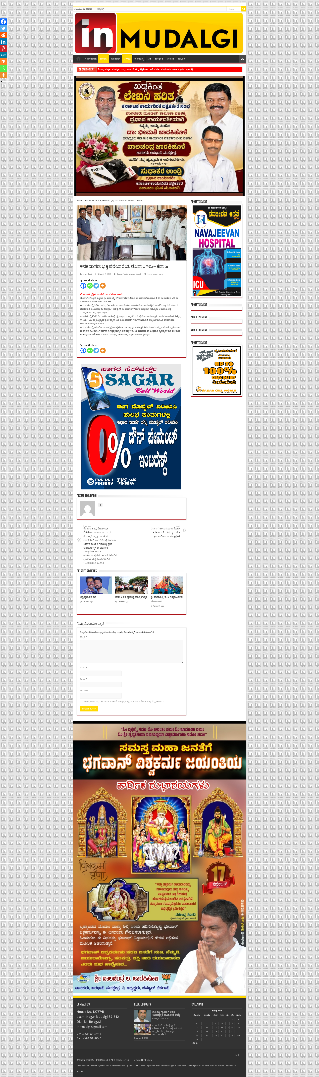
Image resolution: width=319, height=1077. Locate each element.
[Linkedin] (3, 41)
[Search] (243, 8)
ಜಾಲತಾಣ (84, 690)
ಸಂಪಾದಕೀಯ (91, 59)
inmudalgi (87, 274)
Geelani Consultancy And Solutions (97, 1066)
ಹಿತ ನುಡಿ (170, 59)
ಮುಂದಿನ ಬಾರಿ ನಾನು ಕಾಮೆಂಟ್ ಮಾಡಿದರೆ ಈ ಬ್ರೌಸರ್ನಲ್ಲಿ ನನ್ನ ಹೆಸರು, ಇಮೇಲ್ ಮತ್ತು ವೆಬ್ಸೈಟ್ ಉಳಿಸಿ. (123, 701)
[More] (103, 286)
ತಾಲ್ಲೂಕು (103, 59)
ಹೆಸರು (83, 667)
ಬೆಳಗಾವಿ (127, 59)
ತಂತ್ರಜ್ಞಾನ (159, 59)
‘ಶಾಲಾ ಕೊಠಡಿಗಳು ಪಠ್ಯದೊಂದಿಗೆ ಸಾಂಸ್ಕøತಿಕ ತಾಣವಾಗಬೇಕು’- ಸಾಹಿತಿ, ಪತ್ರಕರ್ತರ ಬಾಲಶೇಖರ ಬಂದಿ (138, 69)
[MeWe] (3, 55)
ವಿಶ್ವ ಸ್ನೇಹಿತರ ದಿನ (88, 596)
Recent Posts (91, 200)
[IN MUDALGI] (159, 33)
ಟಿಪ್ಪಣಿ (83, 637)
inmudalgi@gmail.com (92, 1026)
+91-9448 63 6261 (89, 1034)
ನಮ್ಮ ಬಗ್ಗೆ (100, 9)
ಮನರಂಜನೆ (115, 59)
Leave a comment (155, 274)
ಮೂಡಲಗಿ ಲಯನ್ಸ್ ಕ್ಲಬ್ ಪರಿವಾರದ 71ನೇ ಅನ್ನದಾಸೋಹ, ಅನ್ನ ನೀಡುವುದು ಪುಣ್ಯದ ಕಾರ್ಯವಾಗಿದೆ (167, 1030)
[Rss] (235, 1055)
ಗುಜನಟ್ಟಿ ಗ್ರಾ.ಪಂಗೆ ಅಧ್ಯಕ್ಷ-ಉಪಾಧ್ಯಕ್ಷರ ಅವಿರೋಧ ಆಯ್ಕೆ (166, 1013)
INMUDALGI (102, 1060)
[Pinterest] (3, 48)
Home (78, 58)
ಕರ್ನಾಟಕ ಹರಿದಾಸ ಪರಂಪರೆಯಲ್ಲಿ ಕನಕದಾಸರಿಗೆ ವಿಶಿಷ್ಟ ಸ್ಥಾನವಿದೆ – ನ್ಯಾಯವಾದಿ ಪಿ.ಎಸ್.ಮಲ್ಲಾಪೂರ (165, 531)
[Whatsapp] (90, 286)
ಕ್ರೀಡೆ (149, 59)
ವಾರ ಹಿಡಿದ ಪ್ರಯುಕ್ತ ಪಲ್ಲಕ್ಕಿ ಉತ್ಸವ (131, 596)
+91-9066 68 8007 (89, 1037)
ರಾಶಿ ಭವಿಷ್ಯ (139, 59)
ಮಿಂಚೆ (83, 679)
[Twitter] (96, 286)
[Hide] (1, 81)
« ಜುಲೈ (194, 1043)
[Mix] (3, 61)
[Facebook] (83, 286)
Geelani (148, 1060)
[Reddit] (3, 35)
